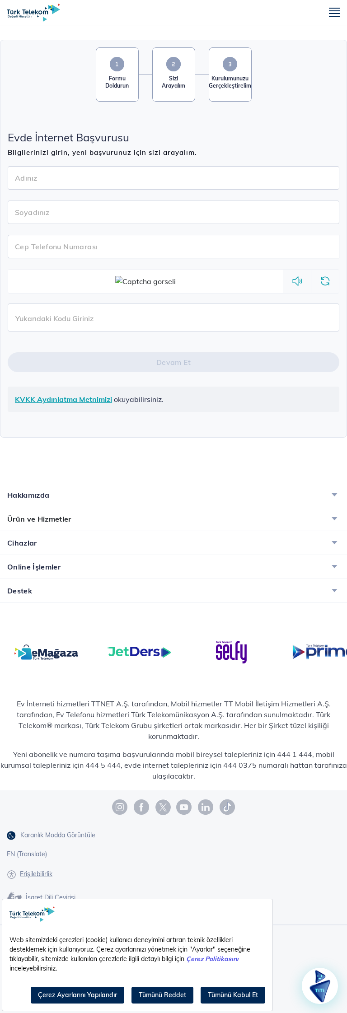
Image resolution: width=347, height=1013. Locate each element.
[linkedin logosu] (206, 807)
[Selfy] (231, 651)
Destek (19, 590)
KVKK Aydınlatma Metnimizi (63, 399)
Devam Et (173, 362)
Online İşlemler (34, 566)
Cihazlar (22, 542)
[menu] (334, 13)
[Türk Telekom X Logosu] (163, 807)
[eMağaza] (46, 651)
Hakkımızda (28, 494)
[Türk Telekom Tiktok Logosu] (227, 807)
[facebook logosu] (142, 807)
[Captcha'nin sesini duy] (297, 281)
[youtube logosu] (184, 807)
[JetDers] (139, 651)
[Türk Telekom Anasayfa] (33, 13)
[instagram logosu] (120, 807)
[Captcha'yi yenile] (325, 281)
